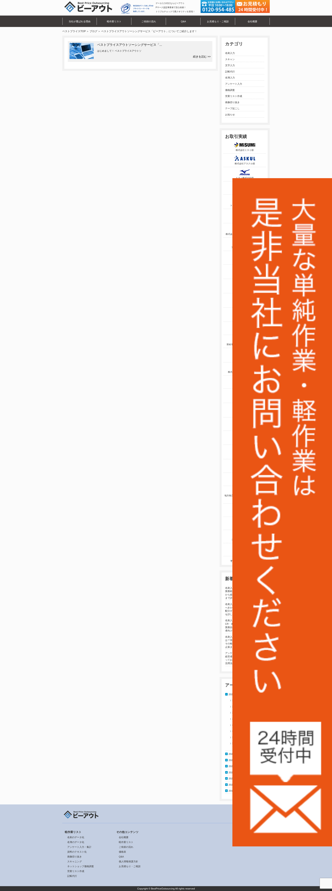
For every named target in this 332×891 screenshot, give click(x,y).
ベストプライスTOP (74, 31)
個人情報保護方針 (128, 861)
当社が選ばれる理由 (79, 21)
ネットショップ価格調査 (80, 866)
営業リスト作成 (233, 96)
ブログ (93, 31)
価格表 (122, 851)
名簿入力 (230, 77)
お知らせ (230, 114)
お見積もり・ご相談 (218, 21)
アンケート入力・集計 (79, 847)
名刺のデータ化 (75, 837)
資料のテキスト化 (77, 851)
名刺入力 (230, 53)
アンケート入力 (233, 83)
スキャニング (74, 861)
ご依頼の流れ (148, 21)
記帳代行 (230, 71)
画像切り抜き (232, 102)
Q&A (183, 21)
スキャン (230, 59)
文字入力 (230, 65)
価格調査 (230, 90)
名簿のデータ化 (75, 842)
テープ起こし (232, 108)
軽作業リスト (114, 21)
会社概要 (252, 21)
